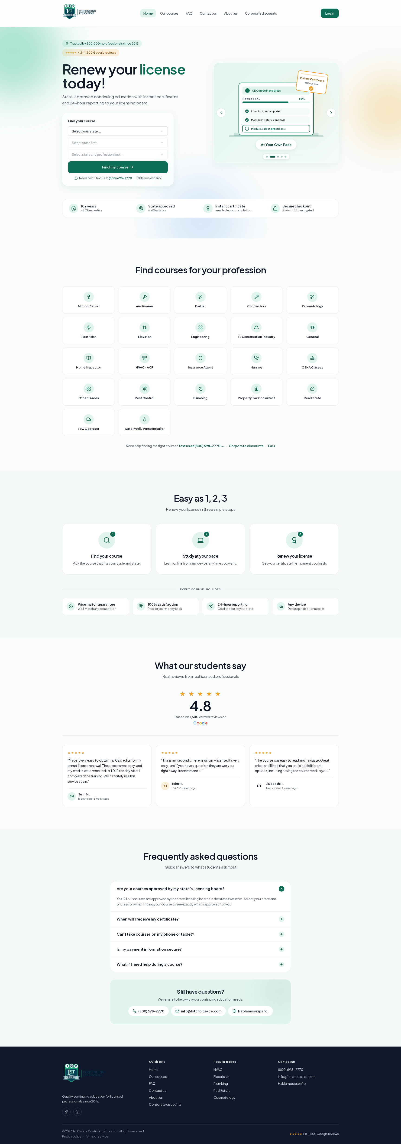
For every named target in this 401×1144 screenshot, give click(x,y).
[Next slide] (331, 112)
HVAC (217, 1069)
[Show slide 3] (278, 157)
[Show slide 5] (285, 157)
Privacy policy (71, 1136)
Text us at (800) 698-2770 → (201, 446)
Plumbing (220, 1083)
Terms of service (96, 1136)
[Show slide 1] (267, 157)
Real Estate (221, 1090)
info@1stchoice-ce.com (201, 1011)
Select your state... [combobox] (86, 131)
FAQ (189, 13)
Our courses (169, 13)
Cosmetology (224, 1097)
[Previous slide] (221, 112)
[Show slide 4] (282, 157)
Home (148, 13)
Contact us (208, 13)
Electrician (221, 1076)
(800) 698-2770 (120, 178)
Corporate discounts (261, 13)
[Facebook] (66, 1112)
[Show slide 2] (272, 157)
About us (231, 13)
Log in (329, 13)
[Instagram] (77, 1112)
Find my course (115, 167)
